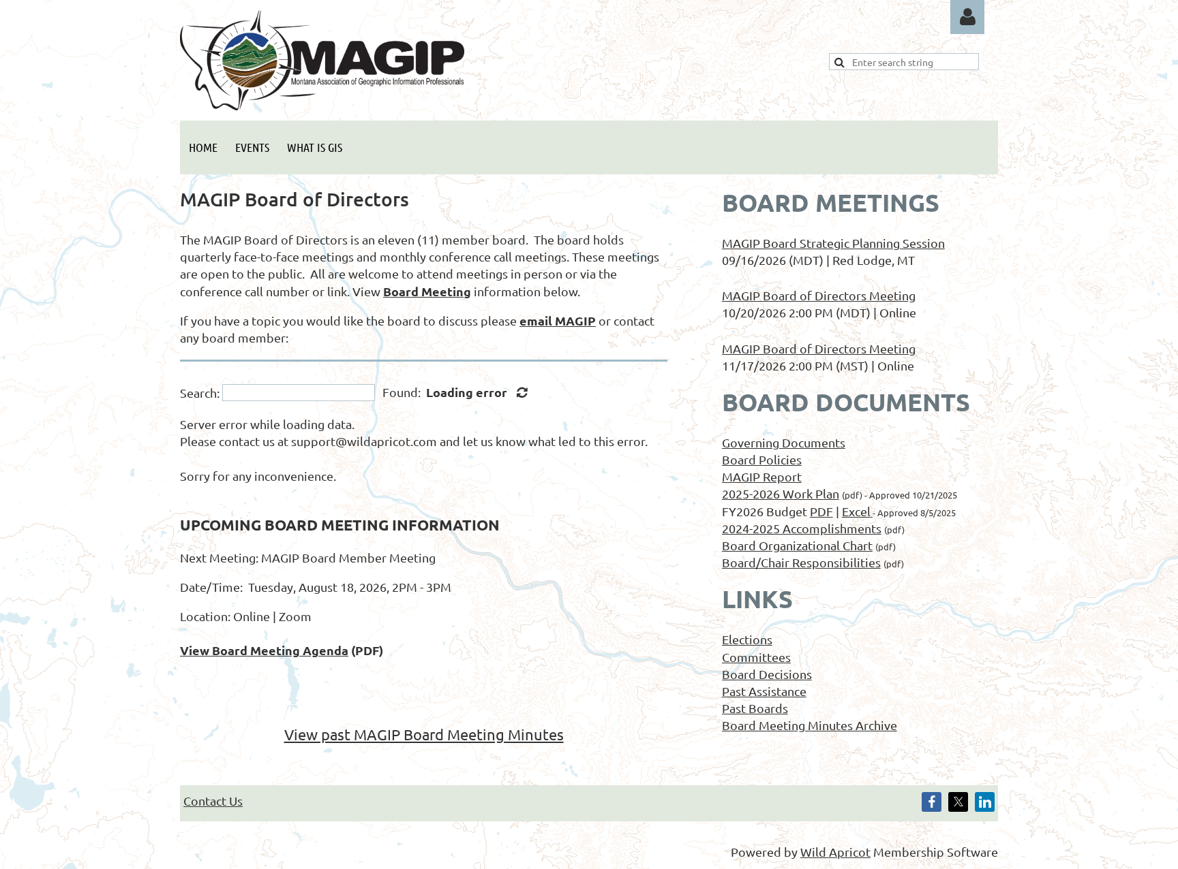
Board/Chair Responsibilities (801, 562)
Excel (856, 511)
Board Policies (762, 459)
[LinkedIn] (985, 802)
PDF (821, 511)
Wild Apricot (835, 851)
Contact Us (213, 800)
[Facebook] (931, 802)
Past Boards (755, 708)
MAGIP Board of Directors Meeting (819, 295)
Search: (200, 392)
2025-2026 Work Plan (780, 493)
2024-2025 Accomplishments (801, 528)
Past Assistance (764, 691)
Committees (756, 657)
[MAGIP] (322, 105)
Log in (967, 17)
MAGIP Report (762, 476)
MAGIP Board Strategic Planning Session (833, 243)
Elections (747, 639)
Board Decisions (767, 674)
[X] (958, 802)
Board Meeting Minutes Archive (809, 725)
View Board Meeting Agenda (264, 650)
